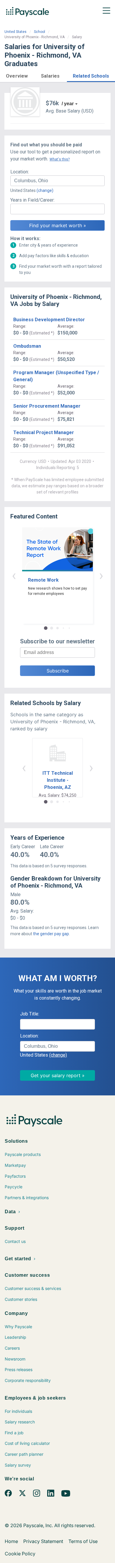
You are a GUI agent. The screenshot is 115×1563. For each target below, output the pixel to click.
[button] (17, 75)
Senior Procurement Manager (46, 406)
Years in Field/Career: (32, 200)
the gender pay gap (51, 933)
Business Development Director (49, 319)
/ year (68, 103)
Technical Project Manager (43, 432)
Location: (19, 172)
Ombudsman (27, 346)
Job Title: (29, 1014)
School (39, 32)
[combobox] (57, 180)
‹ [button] (14, 575)
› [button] (101, 575)
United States (15, 32)
